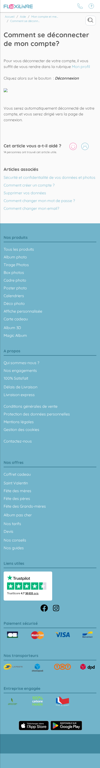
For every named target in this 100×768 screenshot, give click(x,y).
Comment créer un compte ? (29, 185)
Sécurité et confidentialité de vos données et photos (49, 177)
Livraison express (19, 394)
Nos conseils (15, 540)
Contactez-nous (18, 441)
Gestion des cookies (21, 429)
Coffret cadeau (17, 474)
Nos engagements (20, 370)
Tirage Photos (16, 264)
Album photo (15, 257)
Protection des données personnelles (37, 414)
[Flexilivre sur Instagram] (56, 607)
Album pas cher (18, 514)
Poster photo (15, 288)
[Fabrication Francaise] (37, 701)
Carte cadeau (16, 318)
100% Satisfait (16, 378)
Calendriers (14, 295)
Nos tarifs (12, 523)
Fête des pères (17, 498)
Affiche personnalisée (23, 311)
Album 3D (12, 327)
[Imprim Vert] (12, 701)
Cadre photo (15, 280)
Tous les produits (19, 249)
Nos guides (14, 547)
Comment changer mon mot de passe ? (39, 200)
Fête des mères (17, 490)
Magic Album (15, 335)
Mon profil (81, 66)
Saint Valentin (16, 483)
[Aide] (91, 6)
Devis (8, 531)
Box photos (14, 272)
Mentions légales (19, 421)
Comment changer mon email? (31, 208)
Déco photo (14, 303)
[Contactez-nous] (80, 6)
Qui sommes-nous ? (21, 362)
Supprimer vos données (25, 192)
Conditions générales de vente (31, 406)
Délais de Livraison (20, 386)
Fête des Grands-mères (25, 506)
